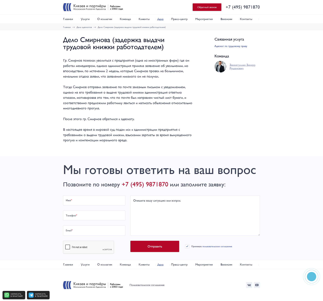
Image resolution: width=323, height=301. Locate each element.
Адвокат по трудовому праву (230, 46)
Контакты (246, 19)
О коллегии (104, 19)
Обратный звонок (207, 7)
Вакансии (226, 19)
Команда (125, 19)
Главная (68, 19)
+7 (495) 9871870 (243, 7)
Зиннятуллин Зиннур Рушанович (242, 66)
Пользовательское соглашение (147, 285)
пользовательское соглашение (217, 246)
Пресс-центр (179, 19)
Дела (160, 19)
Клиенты (144, 19)
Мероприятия (204, 19)
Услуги (85, 19)
